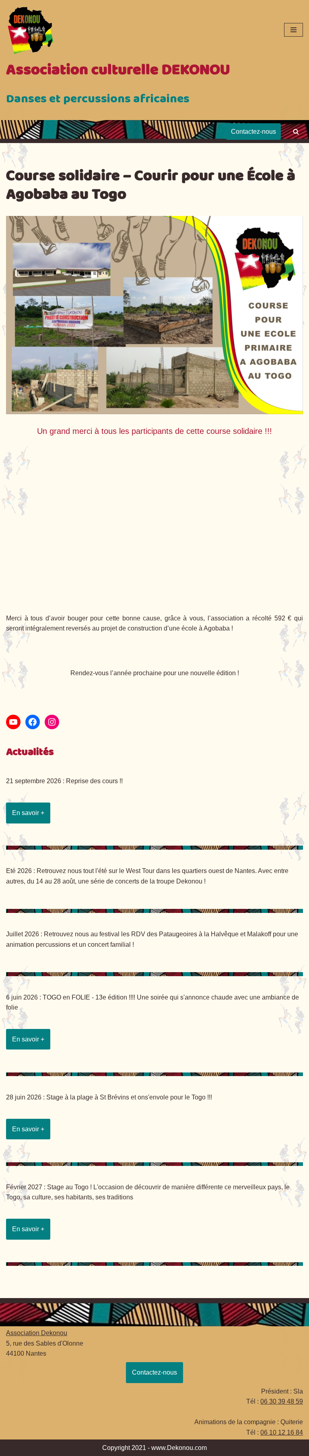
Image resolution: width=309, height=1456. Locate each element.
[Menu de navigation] (293, 30)
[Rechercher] (296, 132)
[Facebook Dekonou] (32, 722)
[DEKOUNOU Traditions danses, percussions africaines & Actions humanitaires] (30, 30)
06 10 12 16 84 (281, 1432)
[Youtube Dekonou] (13, 722)
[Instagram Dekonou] (52, 722)
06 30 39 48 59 (281, 1401)
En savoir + (28, 812)
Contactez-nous (253, 131)
